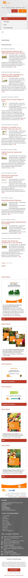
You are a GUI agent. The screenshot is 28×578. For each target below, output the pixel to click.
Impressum (17, 495)
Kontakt (12, 7)
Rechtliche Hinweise (13, 496)
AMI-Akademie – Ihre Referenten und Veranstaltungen (11, 538)
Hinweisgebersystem (9, 495)
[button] (14, 18)
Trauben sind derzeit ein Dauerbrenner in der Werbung (11, 241)
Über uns (3, 7)
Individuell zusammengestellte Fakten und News (14, 540)
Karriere (8, 7)
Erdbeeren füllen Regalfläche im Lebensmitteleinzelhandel (12, 75)
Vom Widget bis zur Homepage (10, 552)
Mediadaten (23, 495)
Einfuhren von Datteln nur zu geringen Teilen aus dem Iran (11, 128)
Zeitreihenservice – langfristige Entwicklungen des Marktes (14, 549)
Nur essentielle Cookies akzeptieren (14, 572)
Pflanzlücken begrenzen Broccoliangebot (9, 176)
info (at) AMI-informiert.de (10, 510)
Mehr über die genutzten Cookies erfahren (14, 575)
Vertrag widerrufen (22, 496)
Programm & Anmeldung (8, 381)
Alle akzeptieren (14, 569)
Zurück (3, 263)
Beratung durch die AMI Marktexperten (12, 542)
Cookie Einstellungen (15, 493)
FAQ (23, 7)
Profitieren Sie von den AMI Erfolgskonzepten (13, 536)
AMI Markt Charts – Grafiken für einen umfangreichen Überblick (11, 544)
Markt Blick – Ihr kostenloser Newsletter (12, 554)
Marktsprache (18, 7)
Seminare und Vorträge (8, 551)
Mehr (14, 67)
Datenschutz (23, 493)
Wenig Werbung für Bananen (11, 200)
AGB (8, 493)
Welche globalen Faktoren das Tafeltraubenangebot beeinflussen (13, 52)
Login (14, 10)
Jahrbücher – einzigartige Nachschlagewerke (13, 546)
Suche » (3, 266)
